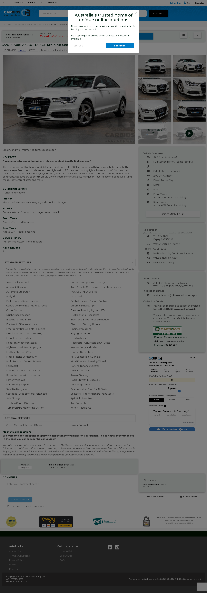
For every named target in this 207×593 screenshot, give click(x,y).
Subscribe (119, 45)
